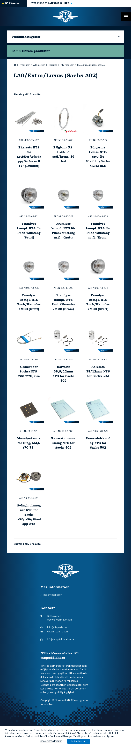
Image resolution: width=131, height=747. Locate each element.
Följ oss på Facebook (60, 639)
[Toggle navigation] (126, 16)
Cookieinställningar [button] (51, 741)
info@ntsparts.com (58, 627)
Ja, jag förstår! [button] (78, 741)
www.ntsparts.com (58, 631)
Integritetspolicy (52, 594)
